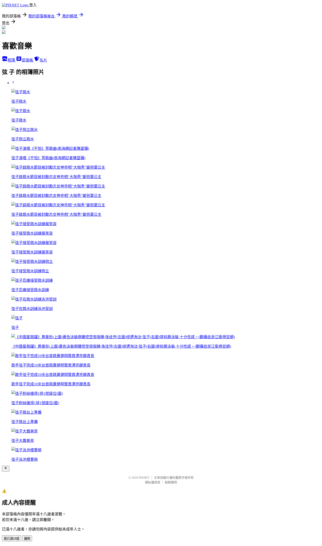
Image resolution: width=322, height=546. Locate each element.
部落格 (28, 60)
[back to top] (5, 469)
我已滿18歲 (11, 538)
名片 (43, 60)
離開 (27, 538)
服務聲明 (171, 482)
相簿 (12, 60)
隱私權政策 (152, 482)
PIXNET (144, 477)
